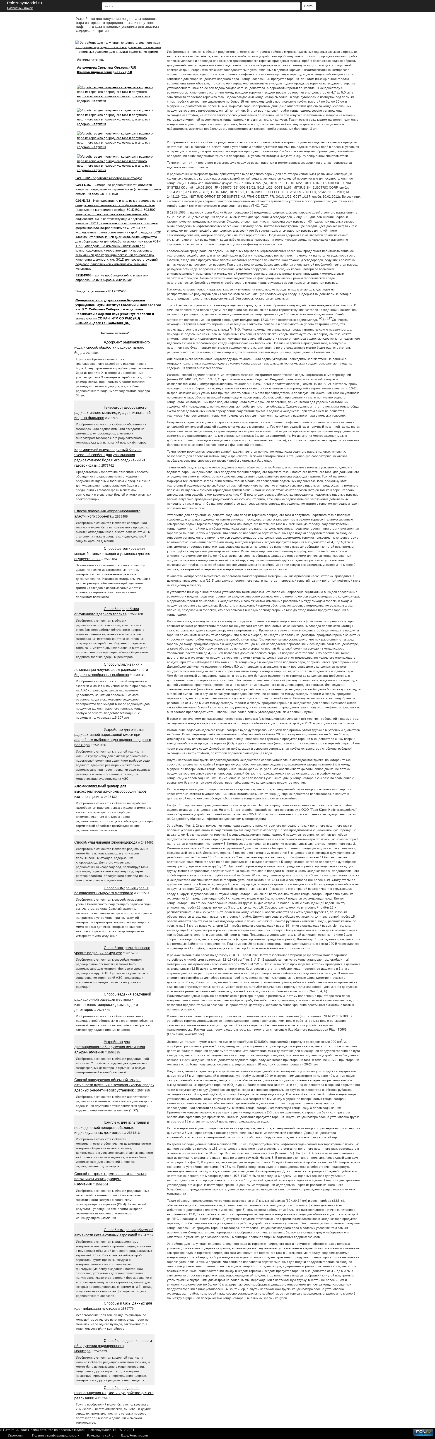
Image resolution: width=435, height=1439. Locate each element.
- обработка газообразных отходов (108, 178)
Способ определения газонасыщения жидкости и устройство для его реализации (114, 1393)
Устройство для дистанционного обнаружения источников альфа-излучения (109, 1047)
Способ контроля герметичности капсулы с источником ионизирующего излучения (110, 1179)
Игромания (16, 1435)
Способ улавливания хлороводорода (105, 842)
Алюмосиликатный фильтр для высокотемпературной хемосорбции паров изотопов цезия (110, 791)
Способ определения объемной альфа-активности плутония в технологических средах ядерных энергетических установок (114, 1085)
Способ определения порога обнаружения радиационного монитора (113, 1346)
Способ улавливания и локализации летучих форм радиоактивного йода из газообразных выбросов (111, 669)
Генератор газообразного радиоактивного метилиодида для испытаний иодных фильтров (112, 412)
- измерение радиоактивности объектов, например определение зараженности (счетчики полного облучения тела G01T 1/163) (118, 189)
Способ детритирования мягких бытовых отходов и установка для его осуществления (112, 554)
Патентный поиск (20, 8)
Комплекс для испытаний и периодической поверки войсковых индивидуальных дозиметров (111, 1127)
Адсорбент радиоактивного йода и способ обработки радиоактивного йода (112, 347)
